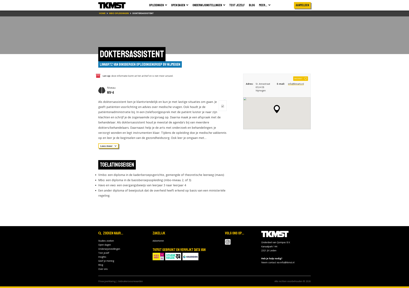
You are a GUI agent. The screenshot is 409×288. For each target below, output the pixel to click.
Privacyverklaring (107, 281)
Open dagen (104, 244)
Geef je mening (106, 260)
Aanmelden (302, 5)
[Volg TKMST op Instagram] (228, 243)
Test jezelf (103, 252)
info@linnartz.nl (296, 83)
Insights (102, 256)
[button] (277, 109)
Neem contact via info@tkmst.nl (277, 262)
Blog (100, 264)
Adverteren (158, 240)
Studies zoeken (106, 240)
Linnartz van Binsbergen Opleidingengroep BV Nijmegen (140, 64)
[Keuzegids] (190, 256)
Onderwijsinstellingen (109, 248)
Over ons (103, 268)
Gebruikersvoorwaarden (130, 281)
